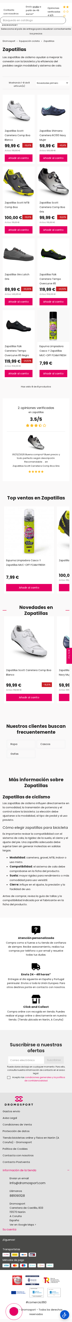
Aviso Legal (10, 1118)
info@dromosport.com (27, 1183)
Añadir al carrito (18, 158)
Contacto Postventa (16, 1162)
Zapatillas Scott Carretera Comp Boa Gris (36, 466)
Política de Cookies (15, 1149)
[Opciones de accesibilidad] (64, 1314)
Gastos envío (11, 1111)
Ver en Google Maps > (23, 1224)
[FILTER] (69, 661)
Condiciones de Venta (17, 1124)
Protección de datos (16, 1131)
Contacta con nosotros (18, 1155)
